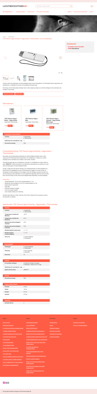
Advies (51, 325)
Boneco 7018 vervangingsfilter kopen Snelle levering (35, 362)
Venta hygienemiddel (8, 342)
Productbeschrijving (8, 94)
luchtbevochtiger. (15, 6)
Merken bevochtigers (8, 325)
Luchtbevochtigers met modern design (12, 334)
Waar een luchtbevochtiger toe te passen (13, 356)
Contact (91, 11)
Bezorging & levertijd (55, 331)
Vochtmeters (11, 36)
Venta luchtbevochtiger (8, 345)
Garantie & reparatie (54, 337)
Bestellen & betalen (54, 328)
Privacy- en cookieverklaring (80, 325)
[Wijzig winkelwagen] (92, 6)
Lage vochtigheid (30, 325)
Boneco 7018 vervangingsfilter (10, 348)
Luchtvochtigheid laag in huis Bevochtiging (36, 339)
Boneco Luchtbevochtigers (32, 359)
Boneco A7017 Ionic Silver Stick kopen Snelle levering (35, 343)
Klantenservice (53, 322)
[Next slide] (60, 57)
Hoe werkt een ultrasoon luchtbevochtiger (13, 328)
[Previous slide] (5, 57)
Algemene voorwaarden (79, 322)
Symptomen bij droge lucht (9, 337)
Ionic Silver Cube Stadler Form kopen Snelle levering (35, 367)
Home (4, 36)
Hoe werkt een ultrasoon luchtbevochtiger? (32, 347)
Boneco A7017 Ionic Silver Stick (11, 351)
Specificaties (19, 94)
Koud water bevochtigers (43, 11)
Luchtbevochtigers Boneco (9, 331)
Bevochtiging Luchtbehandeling (10, 365)
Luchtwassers (30, 11)
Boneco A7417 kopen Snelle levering (35, 334)
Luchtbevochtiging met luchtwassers (35, 331)
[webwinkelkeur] (6, 382)
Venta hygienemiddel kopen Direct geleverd (34, 352)
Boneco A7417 (6, 322)
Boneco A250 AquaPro (31, 328)
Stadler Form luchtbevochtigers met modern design (35, 371)
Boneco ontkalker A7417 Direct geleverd (13, 362)
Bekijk (9, 125)
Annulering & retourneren (56, 334)
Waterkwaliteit (6, 339)
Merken (69, 11)
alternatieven (75, 48)
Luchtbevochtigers (20, 11)
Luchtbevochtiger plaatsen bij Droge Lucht (36, 337)
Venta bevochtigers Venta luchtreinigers (36, 356)
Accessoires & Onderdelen (80, 11)
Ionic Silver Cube (7, 354)
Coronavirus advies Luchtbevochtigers (12, 359)
